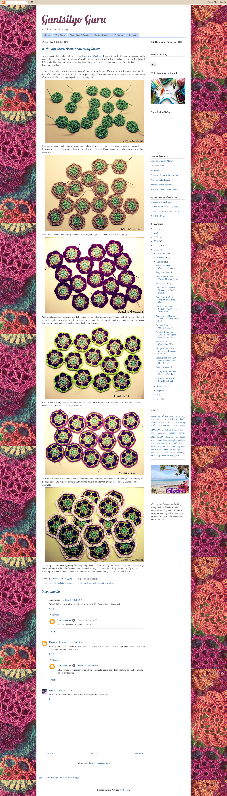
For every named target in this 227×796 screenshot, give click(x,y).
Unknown (53, 642)
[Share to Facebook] (93, 578)
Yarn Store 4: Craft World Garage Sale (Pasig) (165, 300)
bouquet (154, 422)
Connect (132, 35)
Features (119, 35)
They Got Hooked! (164, 272)
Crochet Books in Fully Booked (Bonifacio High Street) (166, 360)
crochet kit (166, 429)
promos (169, 446)
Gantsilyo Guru (74, 19)
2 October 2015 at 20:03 (64, 690)
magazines (160, 443)
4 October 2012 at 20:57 (86, 620)
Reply (51, 608)
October (160, 261)
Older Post (138, 753)
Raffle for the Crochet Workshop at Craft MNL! (165, 290)
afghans (52, 582)
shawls (166, 449)
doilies (182, 429)
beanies (158, 419)
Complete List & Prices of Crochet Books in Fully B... (166, 351)
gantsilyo (76, 582)
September (161, 386)
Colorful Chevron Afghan (162, 160)
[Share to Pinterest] (96, 578)
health (182, 437)
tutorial (173, 452)
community (179, 422)
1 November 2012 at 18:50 (70, 642)
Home (47, 35)
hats (176, 437)
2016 (156, 232)
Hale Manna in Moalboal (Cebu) (165, 211)
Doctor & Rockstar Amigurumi (164, 175)
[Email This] (84, 578)
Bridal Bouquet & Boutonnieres (164, 189)
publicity (176, 446)
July (159, 394)
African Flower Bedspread (162, 184)
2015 (156, 236)
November (161, 257)
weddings (181, 452)
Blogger (125, 789)
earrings (161, 433)
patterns (182, 443)
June (159, 398)
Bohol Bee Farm (158, 216)
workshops (156, 455)
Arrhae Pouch (157, 170)
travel (153, 452)
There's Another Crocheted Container (166, 267)
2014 (156, 241)
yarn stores (167, 455)
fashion (172, 432)
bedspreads (166, 419)
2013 (156, 245)
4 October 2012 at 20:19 (71, 599)
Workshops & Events (79, 35)
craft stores (179, 425)
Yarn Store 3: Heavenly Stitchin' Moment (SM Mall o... (167, 318)
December (161, 253)
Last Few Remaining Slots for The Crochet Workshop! (166, 309)
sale (152, 449)
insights (96, 582)
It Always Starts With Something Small (165, 379)
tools (183, 449)
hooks (165, 440)
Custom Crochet (102, 35)
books (182, 419)
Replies (55, 614)
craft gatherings (160, 425)
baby (183, 416)
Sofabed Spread (157, 165)
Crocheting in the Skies (161, 201)
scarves (158, 449)
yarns (176, 455)
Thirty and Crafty (163, 283)
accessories (155, 416)
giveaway (169, 437)
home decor (86, 582)
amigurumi (175, 416)
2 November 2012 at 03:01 (87, 665)
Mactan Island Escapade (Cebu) (164, 206)
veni (51, 690)
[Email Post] (79, 578)
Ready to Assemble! (164, 367)
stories (173, 449)
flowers (182, 432)
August (160, 390)
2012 (156, 249)
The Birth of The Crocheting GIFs (164, 343)
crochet (68, 582)
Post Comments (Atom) (99, 762)
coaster (161, 422)
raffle (183, 446)
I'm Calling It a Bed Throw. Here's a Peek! (167, 278)
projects (110, 582)
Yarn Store (60, 35)
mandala (168, 443)
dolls (152, 433)
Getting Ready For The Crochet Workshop (166, 373)
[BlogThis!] (87, 578)
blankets (60, 582)
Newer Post (49, 753)
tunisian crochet (163, 452)
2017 (156, 228)
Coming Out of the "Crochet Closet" (164, 326)
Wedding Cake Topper (160, 179)
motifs (103, 582)
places (153, 446)
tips (178, 449)
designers (175, 429)
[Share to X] (90, 578)
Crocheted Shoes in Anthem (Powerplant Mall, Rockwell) (166, 335)
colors (168, 422)
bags (152, 419)
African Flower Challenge (90, 55)
